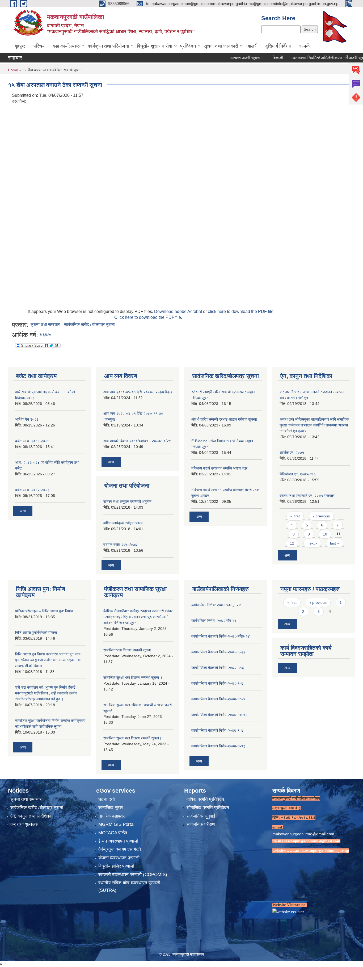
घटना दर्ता (106, 799)
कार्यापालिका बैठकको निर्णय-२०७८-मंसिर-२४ (220, 636)
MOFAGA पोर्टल (112, 832)
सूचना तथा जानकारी (221, 46)
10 (325, 534)
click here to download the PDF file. (241, 311)
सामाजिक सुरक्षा (110, 807)
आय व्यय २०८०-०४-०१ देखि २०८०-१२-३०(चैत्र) (137, 392)
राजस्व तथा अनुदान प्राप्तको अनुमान (127, 501)
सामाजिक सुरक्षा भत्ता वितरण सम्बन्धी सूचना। (132, 738)
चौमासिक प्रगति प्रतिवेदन (208, 807)
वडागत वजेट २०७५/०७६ (120, 544)
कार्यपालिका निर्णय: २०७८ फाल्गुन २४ (216, 605)
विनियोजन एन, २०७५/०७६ (298, 474)
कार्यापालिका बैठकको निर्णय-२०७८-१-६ (217, 683)
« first (295, 516)
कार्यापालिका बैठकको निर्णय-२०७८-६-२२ (218, 652)
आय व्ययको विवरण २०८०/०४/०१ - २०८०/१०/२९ (137, 441)
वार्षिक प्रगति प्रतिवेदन (205, 799)
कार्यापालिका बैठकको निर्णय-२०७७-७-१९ (218, 746)
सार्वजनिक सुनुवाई (201, 816)
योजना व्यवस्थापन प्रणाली (119, 857)
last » (334, 543)
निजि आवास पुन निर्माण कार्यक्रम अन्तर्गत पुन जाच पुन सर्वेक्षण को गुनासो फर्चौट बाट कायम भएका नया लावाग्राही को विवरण (48, 660)
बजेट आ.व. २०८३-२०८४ (32, 441)
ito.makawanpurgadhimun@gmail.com (306, 841)
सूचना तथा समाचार (45, 324)
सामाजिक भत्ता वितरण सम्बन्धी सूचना (127, 650)
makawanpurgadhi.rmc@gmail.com (303, 834)
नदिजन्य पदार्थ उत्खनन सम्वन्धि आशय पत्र (219, 468)
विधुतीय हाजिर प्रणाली (116, 866)
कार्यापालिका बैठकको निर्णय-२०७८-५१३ (217, 667)
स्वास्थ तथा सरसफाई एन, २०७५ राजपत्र (307, 495)
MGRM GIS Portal (116, 824)
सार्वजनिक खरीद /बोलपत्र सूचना (36, 807)
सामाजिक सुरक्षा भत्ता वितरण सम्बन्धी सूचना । (132, 677)
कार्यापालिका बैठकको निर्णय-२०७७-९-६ (217, 730)
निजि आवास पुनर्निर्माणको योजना (36, 632)
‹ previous (321, 516)
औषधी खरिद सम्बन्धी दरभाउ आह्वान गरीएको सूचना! (224, 419)
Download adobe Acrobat (178, 311)
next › (312, 543)
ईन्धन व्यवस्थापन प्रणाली (118, 841)
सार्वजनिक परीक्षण (201, 824)
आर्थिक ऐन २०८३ (27, 419)
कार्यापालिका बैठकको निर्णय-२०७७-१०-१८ (219, 715)
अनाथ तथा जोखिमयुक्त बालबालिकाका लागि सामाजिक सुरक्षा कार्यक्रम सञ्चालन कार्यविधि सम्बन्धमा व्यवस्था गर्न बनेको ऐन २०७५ (314, 425)
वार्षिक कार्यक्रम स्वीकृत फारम (122, 523)
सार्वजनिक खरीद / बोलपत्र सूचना (89, 324)
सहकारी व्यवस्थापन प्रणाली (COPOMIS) (132, 874)
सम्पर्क (304, 46)
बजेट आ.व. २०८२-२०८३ (32, 490)
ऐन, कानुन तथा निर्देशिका (30, 816)
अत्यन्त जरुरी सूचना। (230, 58)
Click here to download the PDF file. (148, 317)
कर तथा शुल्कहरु (24, 824)
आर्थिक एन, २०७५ (292, 452)
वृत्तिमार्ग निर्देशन (278, 46)
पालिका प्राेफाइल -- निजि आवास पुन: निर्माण (44, 611)
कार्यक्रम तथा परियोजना (108, 46)
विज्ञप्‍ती (262, 58)
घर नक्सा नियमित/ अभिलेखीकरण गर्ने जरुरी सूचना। (315, 58)
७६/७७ (45, 334)
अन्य (23, 511)
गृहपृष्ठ (20, 46)
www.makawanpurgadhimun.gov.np (317, 850)
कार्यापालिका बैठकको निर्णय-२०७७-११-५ (218, 699)
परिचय (39, 46)
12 (292, 543)
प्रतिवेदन (188, 46)
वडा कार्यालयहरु (66, 46)
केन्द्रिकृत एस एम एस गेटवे (119, 849)
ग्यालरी (252, 46)
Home (13, 70)
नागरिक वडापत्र (111, 816)
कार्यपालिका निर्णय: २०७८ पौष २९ (213, 620)
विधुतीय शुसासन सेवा (154, 46)
